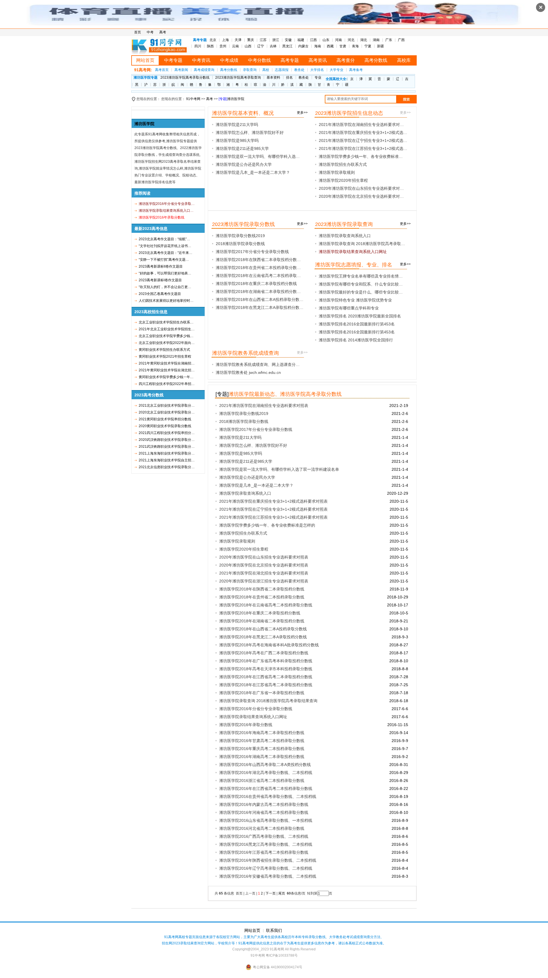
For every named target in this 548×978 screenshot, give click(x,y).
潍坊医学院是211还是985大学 (242, 148)
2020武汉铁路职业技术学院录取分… (167, 440)
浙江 (275, 40)
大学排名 (317, 70)
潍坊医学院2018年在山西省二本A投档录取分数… (259, 299)
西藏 (330, 46)
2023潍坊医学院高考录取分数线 (184, 78)
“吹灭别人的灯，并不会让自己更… (165, 287)
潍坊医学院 (235, 99)
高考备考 (356, 70)
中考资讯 (201, 60)
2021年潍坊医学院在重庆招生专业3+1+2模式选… (363, 132)
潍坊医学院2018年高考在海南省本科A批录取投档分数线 (269, 645)
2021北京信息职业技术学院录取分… (167, 467)
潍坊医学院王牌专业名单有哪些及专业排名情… (361, 276)
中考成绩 (229, 60)
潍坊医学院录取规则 (337, 172)
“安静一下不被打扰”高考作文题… (164, 260)
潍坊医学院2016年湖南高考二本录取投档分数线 (261, 756)
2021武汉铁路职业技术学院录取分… (167, 447)
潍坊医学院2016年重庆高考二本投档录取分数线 (261, 748)
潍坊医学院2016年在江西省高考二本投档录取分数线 (265, 788)
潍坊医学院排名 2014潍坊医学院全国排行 (356, 340)
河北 (351, 40)
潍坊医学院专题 (146, 78)
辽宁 (260, 46)
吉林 (273, 46)
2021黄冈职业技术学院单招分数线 (165, 419)
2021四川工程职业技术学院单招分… (167, 433)
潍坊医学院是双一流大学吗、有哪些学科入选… (258, 156)
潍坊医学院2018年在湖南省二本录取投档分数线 (261, 621)
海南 (317, 46)
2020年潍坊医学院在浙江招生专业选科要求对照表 (263, 581)
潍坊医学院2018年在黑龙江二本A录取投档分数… (259, 307)
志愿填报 (282, 70)
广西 (401, 40)
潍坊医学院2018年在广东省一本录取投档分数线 (261, 692)
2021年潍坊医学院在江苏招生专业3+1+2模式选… (363, 148)
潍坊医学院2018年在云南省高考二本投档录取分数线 (265, 605)
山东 (326, 40)
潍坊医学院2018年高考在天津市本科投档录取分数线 (265, 669)
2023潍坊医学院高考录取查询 (238, 78)
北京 (212, 40)
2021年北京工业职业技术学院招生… (167, 329)
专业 (318, 78)
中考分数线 (259, 60)
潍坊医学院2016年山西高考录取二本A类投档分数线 (265, 764)
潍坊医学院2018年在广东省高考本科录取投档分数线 (265, 661)
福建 (300, 40)
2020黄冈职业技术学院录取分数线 (165, 426)
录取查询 (250, 70)
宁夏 (367, 46)
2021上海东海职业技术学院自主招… (167, 460)
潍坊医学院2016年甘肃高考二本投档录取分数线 (261, 740)
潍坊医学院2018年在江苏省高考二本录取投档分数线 (265, 684)
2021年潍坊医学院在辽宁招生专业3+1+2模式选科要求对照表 (273, 509)
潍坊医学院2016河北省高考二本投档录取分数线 (261, 828)
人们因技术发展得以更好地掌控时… (166, 301)
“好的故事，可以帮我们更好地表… (165, 273)
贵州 (222, 46)
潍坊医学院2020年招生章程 (343, 180)
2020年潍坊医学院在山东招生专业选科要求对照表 (263, 557)
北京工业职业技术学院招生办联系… (166, 322)
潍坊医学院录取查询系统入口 (345, 235)
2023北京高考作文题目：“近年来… (165, 253)
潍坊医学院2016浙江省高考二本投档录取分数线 (261, 780)
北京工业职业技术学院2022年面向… (167, 343)
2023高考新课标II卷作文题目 (161, 266)
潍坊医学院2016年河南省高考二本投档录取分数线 (263, 812)
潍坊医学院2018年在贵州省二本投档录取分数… (258, 267)
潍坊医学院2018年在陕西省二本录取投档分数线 (261, 589)
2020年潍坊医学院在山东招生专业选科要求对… (361, 188)
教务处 (299, 70)
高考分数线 (375, 60)
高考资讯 (318, 60)
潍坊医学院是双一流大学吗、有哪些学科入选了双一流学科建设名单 (279, 469)
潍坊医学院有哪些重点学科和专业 (349, 308)
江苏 (263, 40)
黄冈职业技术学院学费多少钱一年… (166, 377)
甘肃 (342, 46)
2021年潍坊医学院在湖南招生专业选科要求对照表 (263, 405)
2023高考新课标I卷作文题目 (160, 280)
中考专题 (173, 60)
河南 (338, 40)
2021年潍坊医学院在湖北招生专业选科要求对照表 (263, 573)
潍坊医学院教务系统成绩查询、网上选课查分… (258, 364)
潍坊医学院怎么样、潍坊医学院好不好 (250, 132)
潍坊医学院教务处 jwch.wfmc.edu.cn (248, 372)
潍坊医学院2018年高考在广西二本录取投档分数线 (263, 653)
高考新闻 (181, 70)
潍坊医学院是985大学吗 (237, 140)
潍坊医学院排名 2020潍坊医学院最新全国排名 (360, 316)
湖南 (376, 40)
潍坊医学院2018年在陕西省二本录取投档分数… (258, 259)
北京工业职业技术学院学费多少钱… (166, 336)
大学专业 (336, 70)
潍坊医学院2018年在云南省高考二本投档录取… (258, 275)
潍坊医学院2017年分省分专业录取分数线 (252, 251)
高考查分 (346, 60)
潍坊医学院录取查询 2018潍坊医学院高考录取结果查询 (268, 700)
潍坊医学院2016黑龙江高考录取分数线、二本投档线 (265, 844)
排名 (289, 78)
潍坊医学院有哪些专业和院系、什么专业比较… (361, 284)
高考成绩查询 (204, 70)
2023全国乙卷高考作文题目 (160, 294)
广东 (388, 40)
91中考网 (193, 99)
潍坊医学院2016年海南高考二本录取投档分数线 (261, 732)
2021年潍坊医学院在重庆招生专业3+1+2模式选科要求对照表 (273, 501)
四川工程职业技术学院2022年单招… (167, 384)
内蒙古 (303, 46)
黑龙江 (287, 46)
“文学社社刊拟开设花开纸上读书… (165, 246)
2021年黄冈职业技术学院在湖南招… (167, 363)
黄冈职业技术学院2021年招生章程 (165, 356)
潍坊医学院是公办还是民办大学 (244, 164)
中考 (150, 32)
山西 (248, 46)
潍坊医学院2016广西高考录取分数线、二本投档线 (263, 836)
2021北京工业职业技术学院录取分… (167, 406)
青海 (355, 46)
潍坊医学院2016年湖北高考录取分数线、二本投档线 (265, 772)
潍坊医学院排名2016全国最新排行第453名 (357, 324)
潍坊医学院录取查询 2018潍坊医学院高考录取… (362, 243)
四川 (197, 46)
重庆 (250, 40)
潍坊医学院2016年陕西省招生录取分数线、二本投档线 (267, 860)
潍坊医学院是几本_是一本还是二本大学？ (253, 172)
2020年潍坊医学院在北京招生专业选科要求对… (361, 196)
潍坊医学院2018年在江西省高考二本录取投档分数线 (265, 677)
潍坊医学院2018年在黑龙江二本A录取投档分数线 (263, 637)
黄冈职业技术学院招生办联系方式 (164, 350)
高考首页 (162, 70)
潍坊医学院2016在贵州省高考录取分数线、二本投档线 (267, 796)
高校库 (404, 60)
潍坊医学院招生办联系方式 (343, 164)
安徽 (288, 40)
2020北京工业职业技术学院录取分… (167, 412)
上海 (225, 40)
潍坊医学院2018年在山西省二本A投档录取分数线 (263, 629)
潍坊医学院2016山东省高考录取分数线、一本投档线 (265, 820)
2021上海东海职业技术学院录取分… (167, 453)
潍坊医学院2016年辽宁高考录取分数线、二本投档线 (265, 868)
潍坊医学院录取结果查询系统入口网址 (253, 716)
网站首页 (145, 60)
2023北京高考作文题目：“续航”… (164, 239)
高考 (162, 32)
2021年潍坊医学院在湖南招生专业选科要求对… (361, 124)
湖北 (363, 40)
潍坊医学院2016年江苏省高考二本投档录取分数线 (263, 852)
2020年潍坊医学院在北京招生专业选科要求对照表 (263, 565)
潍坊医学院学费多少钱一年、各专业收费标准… (361, 156)
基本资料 (273, 78)
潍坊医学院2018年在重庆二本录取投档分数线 (256, 283)
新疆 (380, 46)
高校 (265, 70)
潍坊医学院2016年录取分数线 (245, 724)
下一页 (270, 893)
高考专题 (290, 60)
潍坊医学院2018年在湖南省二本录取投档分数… (258, 291)
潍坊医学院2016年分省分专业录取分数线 (255, 708)
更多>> (302, 113)
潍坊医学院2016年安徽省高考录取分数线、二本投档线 (267, 876)
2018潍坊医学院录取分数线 (240, 243)
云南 (235, 46)
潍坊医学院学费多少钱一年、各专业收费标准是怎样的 (267, 525)
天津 (238, 40)
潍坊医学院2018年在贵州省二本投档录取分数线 (261, 597)
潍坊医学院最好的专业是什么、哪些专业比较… (361, 292)
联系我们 (274, 930)
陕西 (210, 46)
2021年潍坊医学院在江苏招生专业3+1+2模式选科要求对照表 (273, 517)
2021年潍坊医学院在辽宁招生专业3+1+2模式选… (363, 140)
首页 (137, 32)
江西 (313, 40)
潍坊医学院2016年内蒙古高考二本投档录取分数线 (263, 804)
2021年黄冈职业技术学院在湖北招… (167, 370)
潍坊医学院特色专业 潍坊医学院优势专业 (355, 300)
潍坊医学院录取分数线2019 (240, 235)
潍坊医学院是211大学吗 (237, 124)
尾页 (282, 893)
